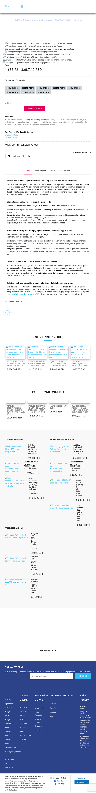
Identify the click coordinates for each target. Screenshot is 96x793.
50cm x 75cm (43, 88)
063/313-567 (10, 748)
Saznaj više (81, 778)
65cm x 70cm (28, 92)
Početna (17, 20)
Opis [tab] (28, 170)
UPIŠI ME (83, 676)
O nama (53, 704)
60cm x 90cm (74, 88)
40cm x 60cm (12, 88)
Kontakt (53, 708)
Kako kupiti (39, 708)
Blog (51, 717)
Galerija (53, 712)
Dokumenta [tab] (65, 170)
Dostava (38, 730)
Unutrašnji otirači (37, 20)
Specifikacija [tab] (40, 170)
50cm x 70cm (28, 88)
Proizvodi (26, 20)
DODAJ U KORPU (34, 108)
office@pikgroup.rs (13, 752)
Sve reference (46, 651)
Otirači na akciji (11, 138)
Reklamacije (39, 726)
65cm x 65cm (12, 92)
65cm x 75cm (43, 92)
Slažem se (82, 782)
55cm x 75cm (59, 88)
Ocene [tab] (53, 170)
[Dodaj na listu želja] (23, 356)
